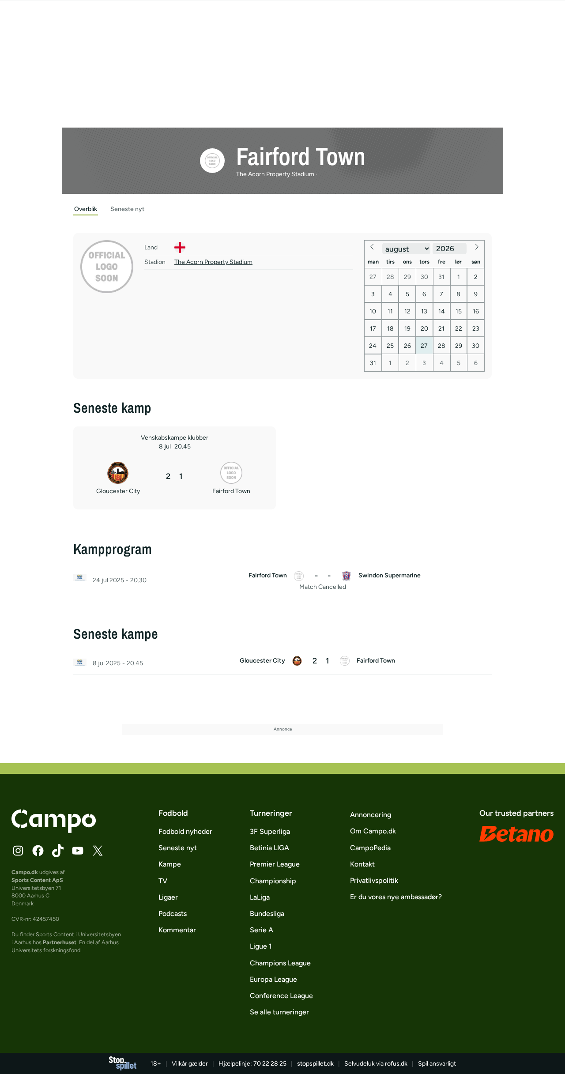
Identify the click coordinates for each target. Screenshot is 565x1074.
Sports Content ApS (37, 880)
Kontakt (362, 864)
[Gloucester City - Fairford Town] (282, 663)
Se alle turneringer (279, 1012)
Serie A (261, 930)
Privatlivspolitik (374, 880)
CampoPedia (370, 848)
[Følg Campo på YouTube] (77, 850)
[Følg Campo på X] (97, 850)
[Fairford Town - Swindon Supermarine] (282, 580)
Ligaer (168, 897)
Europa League (273, 979)
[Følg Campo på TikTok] (57, 850)
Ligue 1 (261, 946)
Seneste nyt (177, 848)
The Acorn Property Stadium (213, 262)
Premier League (275, 864)
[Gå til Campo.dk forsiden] (53, 830)
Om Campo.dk (373, 831)
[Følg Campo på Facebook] (38, 850)
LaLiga (260, 897)
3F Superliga (270, 831)
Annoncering (370, 814)
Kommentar (177, 930)
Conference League (281, 995)
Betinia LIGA (269, 848)
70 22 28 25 (269, 1063)
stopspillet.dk (315, 1063)
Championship (273, 881)
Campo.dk (24, 872)
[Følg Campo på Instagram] (18, 850)
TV (162, 881)
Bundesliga (267, 913)
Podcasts (172, 913)
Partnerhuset (59, 942)
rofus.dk (396, 1063)
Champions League (280, 963)
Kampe (169, 864)
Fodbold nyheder (185, 831)
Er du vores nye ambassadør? (396, 897)
